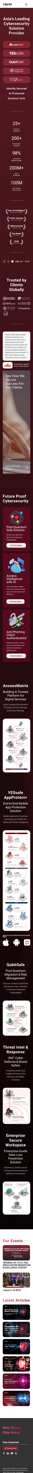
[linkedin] (8, 1463)
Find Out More (15, 612)
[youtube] (12, 1463)
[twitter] (16, 1463)
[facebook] (4, 1463)
